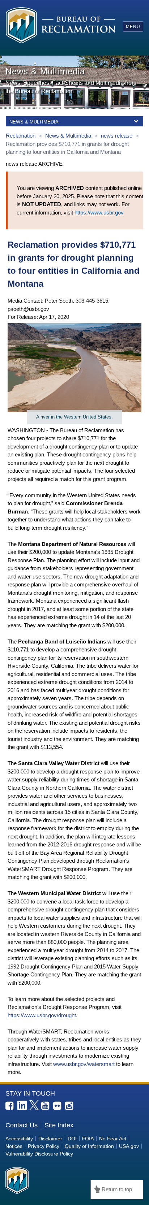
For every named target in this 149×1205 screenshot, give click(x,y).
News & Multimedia (69, 136)
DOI (72, 1138)
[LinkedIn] (22, 1105)
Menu (133, 26)
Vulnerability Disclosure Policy (39, 1154)
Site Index (58, 1125)
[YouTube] (46, 1106)
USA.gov (129, 1146)
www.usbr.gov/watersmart (84, 1064)
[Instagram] (69, 1106)
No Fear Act (112, 1138)
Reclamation (21, 136)
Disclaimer (50, 1138)
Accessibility (19, 1138)
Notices (13, 1146)
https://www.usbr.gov (99, 212)
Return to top (117, 1189)
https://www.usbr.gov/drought (42, 1015)
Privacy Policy (43, 1146)
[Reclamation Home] (61, 26)
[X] (34, 1105)
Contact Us (21, 1125)
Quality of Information (89, 1146)
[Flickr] (58, 1106)
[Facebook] (10, 1106)
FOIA (88, 1138)
